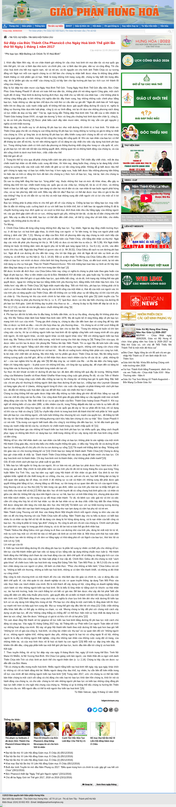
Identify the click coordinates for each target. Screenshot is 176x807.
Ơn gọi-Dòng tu (111, 26)
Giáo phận (27, 26)
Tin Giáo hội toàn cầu (75, 31)
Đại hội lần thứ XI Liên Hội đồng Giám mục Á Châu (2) (33, 760)
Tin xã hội (91, 31)
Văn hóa (164, 26)
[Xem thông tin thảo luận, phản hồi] (116, 709)
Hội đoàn (97, 26)
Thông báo (40, 26)
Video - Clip (130, 180)
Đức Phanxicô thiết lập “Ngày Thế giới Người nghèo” (32, 774)
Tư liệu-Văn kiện (149, 26)
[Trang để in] (105, 711)
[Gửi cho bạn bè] (100, 709)
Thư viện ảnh (131, 145)
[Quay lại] (87, 784)
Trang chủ (14, 26)
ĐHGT (69, 26)
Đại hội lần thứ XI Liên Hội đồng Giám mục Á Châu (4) (33, 753)
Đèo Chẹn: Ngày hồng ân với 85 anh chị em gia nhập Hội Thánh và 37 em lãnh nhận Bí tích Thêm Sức (146, 355)
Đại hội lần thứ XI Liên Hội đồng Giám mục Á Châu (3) (33, 756)
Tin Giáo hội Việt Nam (53, 31)
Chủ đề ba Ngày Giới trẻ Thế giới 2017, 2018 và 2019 (32, 777)
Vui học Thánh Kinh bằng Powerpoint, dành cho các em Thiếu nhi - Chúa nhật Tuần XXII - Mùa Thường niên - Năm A (146, 372)
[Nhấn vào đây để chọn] (107, 784)
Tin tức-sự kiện (55, 26)
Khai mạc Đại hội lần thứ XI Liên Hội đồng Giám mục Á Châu (36, 763)
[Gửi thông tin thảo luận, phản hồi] (111, 709)
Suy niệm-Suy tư (130, 26)
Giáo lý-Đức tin (82, 26)
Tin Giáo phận (35, 31)
